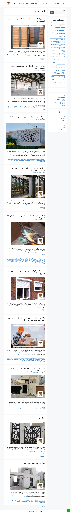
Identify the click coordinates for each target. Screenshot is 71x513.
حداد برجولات (22, 256)
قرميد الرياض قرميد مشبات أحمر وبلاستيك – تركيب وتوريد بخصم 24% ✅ (58, 76)
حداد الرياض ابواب (32, 256)
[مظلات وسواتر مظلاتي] (8, 3)
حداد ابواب (21, 255)
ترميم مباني (19, 500)
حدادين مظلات (42, 261)
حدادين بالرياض (10, 260)
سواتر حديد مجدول (17, 159)
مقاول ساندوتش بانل (33, 107)
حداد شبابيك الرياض (35, 258)
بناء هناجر (29, 106)
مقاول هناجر (27, 107)
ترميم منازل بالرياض (28, 408)
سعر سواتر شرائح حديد (30, 159)
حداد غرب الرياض (13, 258)
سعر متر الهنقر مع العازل (15, 106)
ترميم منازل (34, 408)
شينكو (27, 3)
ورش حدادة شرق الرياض (28, 262)
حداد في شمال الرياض (31, 259)
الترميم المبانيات (41, 500)
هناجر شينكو (9, 107)
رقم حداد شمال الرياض (10, 261)
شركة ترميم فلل (22, 408)
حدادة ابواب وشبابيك (16, 260)
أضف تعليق (42, 59)
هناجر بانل (16, 107)
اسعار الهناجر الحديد (41, 106)
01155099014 (31, 511)
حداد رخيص (12, 256)
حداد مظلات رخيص (35, 260)
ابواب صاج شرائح (41, 159)
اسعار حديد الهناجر (34, 106)
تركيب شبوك (11, 358)
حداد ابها (41, 418)
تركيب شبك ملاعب (17, 358)
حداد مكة (63, 122)
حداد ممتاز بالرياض (23, 260)
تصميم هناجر (22, 106)
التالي (43, 508)
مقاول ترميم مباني (33, 501)
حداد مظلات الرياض (42, 260)
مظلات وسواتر (56, 3)
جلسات (51, 3)
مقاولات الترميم (19, 501)
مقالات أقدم (43, 506)
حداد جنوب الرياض (17, 256)
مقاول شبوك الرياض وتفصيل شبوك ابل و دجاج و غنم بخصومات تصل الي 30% (26, 319)
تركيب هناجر (26, 106)
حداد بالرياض (27, 256)
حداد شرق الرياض (29, 258)
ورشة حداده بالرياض (20, 262)
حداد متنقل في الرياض (24, 259)
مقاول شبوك (36, 360)
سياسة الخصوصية (61, 97)
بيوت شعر (63, 118)
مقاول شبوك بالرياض (24, 360)
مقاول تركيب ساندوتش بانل (40, 107)
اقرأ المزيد (28, 55)
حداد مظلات (9, 259)
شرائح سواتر (18, 160)
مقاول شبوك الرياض (30, 360)
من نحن (40, 3)
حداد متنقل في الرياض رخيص (16, 259)
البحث (63, 10)
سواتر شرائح (12, 159)
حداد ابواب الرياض (16, 255)
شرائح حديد (35, 160)
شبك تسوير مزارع (27, 359)
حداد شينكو (18, 258)
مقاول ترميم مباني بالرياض (34, 463)
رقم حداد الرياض (37, 261)
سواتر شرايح (39, 160)
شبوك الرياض (16, 359)
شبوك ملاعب (40, 360)
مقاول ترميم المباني (40, 501)
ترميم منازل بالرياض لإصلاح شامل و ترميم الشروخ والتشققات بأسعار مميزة (25, 369)
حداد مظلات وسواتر (29, 260)
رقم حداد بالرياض (32, 261)
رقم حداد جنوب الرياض (25, 261)
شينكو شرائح (13, 160)
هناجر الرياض (21, 107)
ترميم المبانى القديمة (25, 500)
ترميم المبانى (30, 500)
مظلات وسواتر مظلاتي (18, 3)
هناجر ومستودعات (38, 108)
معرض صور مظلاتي (33, 3)
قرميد (64, 127)
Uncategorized (61, 114)
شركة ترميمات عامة (39, 409)
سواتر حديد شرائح (23, 159)
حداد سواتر (40, 258)
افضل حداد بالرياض (26, 255)
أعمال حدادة (45, 3)
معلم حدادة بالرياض (35, 262)
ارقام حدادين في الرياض (33, 255)
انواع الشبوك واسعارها (29, 358)
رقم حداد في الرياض (42, 262)
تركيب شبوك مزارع (37, 359)
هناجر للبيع (43, 108)
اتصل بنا (63, 95)
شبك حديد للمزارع (21, 359)
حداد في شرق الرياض (39, 259)
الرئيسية (62, 3)
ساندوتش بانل (62, 123)
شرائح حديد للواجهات (23, 160)
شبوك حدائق (12, 359)
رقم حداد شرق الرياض (17, 261)
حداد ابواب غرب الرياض (38, 256)
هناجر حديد (13, 107)
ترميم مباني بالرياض (14, 500)
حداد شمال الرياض (23, 258)
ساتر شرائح (36, 159)
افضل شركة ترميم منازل (40, 408)
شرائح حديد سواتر (30, 160)
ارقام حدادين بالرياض (40, 255)
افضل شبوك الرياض (41, 358)
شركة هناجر (9, 106)
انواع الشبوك (35, 358)
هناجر (24, 107)
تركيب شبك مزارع (23, 358)
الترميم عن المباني (35, 500)
